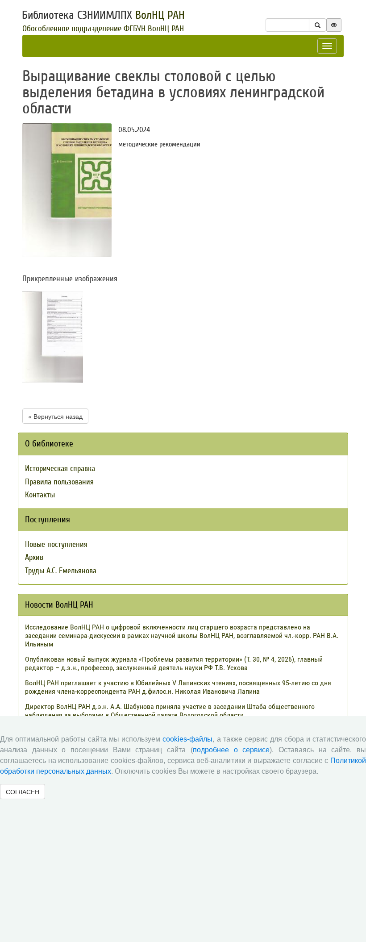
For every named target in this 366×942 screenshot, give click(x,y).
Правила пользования (59, 482)
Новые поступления (56, 544)
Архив (34, 557)
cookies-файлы (187, 739)
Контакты (40, 495)
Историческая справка (60, 468)
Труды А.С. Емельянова (60, 570)
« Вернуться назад (55, 416)
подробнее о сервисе (231, 750)
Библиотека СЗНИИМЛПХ (103, 15)
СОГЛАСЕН (22, 791)
